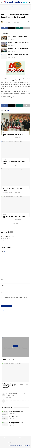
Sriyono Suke (4, 236)
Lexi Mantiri (7, 22)
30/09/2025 (12, 39)
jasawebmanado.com (18, 442)
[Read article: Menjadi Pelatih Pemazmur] (5, 418)
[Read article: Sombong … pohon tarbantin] (5, 413)
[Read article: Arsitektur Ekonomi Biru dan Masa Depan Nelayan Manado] (15, 372)
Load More (15, 223)
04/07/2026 (12, 425)
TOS (25, 445)
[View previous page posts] (14, 429)
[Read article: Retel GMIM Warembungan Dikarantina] (5, 424)
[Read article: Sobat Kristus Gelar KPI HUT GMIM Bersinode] (4, 38)
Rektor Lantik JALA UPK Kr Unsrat (15, 348)
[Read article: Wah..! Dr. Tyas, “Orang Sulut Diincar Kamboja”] (4, 50)
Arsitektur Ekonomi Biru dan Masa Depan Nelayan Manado (12, 385)
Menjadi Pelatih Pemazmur (16, 417)
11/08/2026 (12, 418)
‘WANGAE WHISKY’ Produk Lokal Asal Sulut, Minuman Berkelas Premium (17, 394)
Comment (3, 254)
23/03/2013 (16, 22)
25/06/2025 (12, 51)
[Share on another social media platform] (26, 28)
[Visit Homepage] (15, 2)
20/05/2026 (16, 350)
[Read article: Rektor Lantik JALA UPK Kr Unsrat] (15, 347)
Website (3, 285)
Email (2, 279)
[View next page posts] (17, 429)
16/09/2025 (12, 45)
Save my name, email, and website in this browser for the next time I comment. (15, 292)
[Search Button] (29, 2)
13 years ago (11, 236)
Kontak (28, 445)
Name (2, 272)
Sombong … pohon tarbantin (17, 411)
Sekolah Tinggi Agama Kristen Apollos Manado (17, 400)
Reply (3, 240)
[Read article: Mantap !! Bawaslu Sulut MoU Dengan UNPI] (4, 44)
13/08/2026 (12, 413)
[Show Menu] (1, 2)
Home (2, 11)
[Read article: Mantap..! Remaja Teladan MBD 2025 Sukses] (4, 56)
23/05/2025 (12, 57)
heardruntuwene (8, 137)
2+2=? (2, 299)
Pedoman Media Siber (13, 445)
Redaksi (20, 445)
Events (5, 11)
